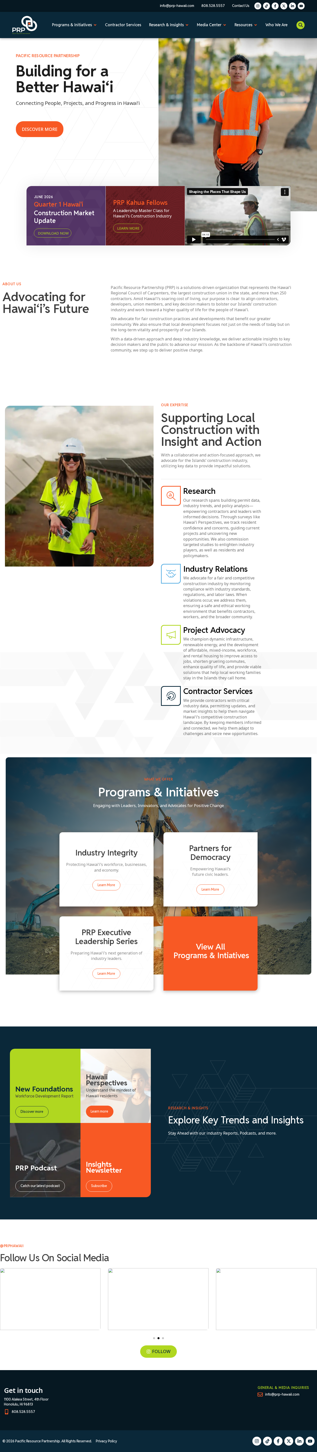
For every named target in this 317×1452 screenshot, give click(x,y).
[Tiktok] (266, 5)
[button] (300, 25)
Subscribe (99, 1186)
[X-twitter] (283, 5)
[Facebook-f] (275, 5)
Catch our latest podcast (40, 1186)
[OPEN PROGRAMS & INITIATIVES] (95, 25)
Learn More (106, 885)
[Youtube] (301, 5)
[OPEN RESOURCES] (256, 25)
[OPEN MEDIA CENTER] (225, 25)
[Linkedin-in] (292, 5)
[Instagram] (257, 5)
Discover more (32, 1111)
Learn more (99, 1111)
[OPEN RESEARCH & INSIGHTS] (187, 25)
